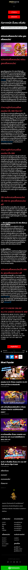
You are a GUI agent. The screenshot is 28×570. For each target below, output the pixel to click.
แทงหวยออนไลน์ (5, 479)
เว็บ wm (3, 80)
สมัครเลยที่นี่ (7, 302)
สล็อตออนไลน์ (6, 534)
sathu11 (3, 487)
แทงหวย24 (4, 475)
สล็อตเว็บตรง (5, 471)
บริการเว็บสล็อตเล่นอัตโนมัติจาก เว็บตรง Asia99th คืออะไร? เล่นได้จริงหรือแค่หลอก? (13, 409)
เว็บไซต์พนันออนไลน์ (7, 142)
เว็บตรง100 (4, 483)
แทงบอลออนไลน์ (18, 519)
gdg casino (5, 297)
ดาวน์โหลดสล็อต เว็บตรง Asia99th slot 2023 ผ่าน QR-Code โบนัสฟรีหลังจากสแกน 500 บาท (13, 437)
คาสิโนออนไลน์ (6, 519)
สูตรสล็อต (17, 543)
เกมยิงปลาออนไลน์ (19, 534)
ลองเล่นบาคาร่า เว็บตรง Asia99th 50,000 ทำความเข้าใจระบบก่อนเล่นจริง (14, 383)
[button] (14, 6)
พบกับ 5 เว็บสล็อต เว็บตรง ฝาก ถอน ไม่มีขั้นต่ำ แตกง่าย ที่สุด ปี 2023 (13, 463)
